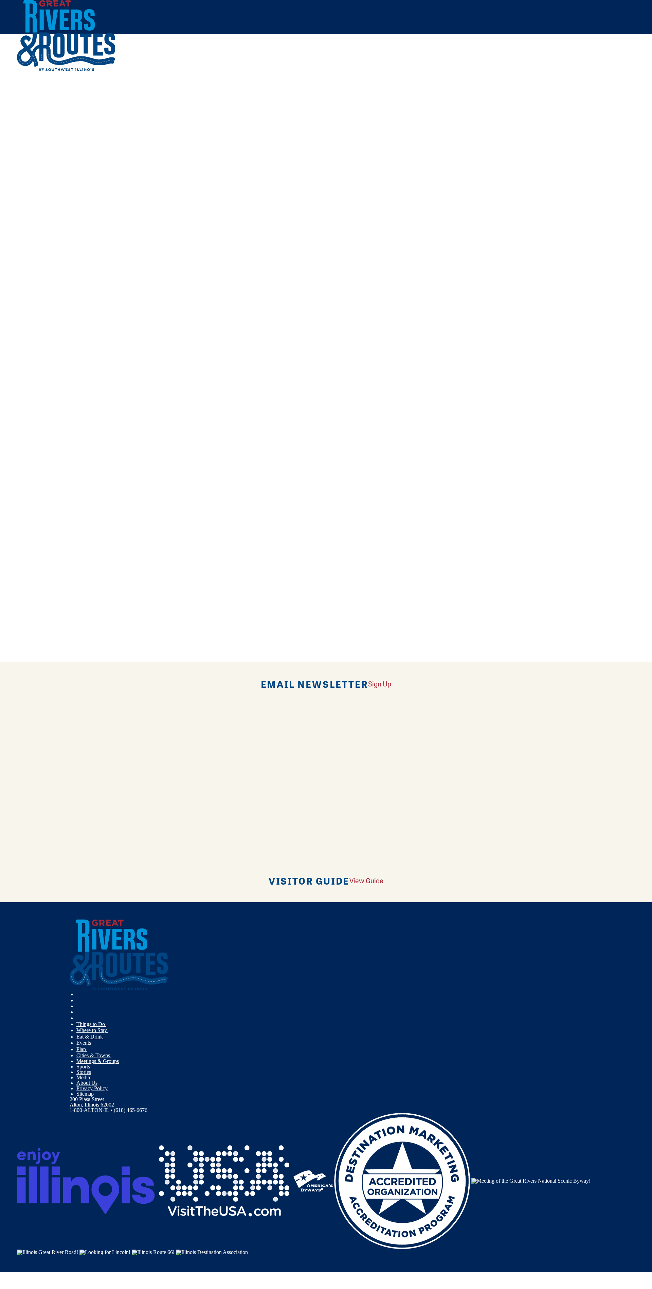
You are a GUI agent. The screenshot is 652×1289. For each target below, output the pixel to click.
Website (29, 335)
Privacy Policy (92, 1088)
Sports (83, 1066)
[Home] (66, 69)
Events (84, 1043)
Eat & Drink (90, 1037)
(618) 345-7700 (68, 283)
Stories (83, 1072)
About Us (86, 1083)
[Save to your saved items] (26, 234)
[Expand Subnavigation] (109, 1024)
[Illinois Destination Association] (212, 1251)
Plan (81, 1049)
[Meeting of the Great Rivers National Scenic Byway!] (531, 1180)
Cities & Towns (93, 1055)
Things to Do (91, 1024)
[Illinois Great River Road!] (47, 1251)
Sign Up (379, 684)
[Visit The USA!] (224, 1180)
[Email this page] (200, 135)
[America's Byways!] (313, 1180)
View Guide (366, 880)
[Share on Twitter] (200, 125)
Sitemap (85, 1094)
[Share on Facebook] (200, 115)
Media (83, 1077)
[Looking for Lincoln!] (104, 1251)
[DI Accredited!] (402, 1180)
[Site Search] (605, 89)
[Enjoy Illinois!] (86, 1180)
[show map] (19, 234)
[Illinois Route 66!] (153, 1251)
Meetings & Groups (97, 1061)
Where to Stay (92, 1030)
